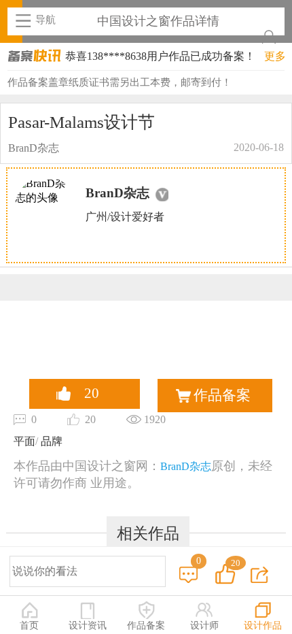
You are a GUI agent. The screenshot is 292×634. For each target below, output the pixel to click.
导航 (45, 19)
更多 (275, 56)
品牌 (50, 441)
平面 (24, 441)
